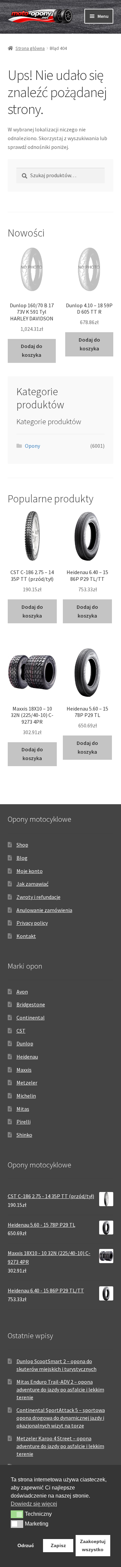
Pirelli (23, 1121)
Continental (30, 1017)
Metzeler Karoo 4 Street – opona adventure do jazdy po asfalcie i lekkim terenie (60, 1446)
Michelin (26, 1095)
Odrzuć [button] (25, 1545)
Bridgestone (30, 1004)
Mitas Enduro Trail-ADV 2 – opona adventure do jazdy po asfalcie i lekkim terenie (60, 1389)
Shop (22, 844)
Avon (22, 991)
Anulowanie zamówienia (44, 910)
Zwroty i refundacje (38, 897)
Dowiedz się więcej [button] (34, 1504)
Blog (22, 857)
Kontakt (26, 936)
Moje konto (29, 871)
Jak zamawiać (32, 883)
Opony (32, 445)
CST (21, 1030)
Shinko (24, 1134)
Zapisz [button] (58, 1545)
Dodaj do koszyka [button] (31, 350)
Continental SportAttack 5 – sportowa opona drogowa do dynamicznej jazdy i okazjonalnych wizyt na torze (60, 1418)
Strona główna (30, 48)
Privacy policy (32, 922)
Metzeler (26, 1082)
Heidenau (27, 1056)
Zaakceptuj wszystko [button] (93, 1545)
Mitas (22, 1108)
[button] (17, 1514)
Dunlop (24, 1043)
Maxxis (24, 1069)
